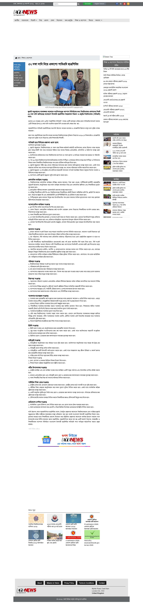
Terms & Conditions (86, 583)
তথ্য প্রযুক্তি (68, 20)
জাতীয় (17, 20)
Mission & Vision (53, 583)
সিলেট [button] (33, 20)
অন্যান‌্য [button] (98, 20)
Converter (88, 4)
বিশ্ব (40, 20)
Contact (102, 583)
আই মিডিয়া (67, 599)
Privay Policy (69, 583)
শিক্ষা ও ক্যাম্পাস (80, 20)
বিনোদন (59, 20)
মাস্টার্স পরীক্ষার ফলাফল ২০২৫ (113, 106)
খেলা (52, 20)
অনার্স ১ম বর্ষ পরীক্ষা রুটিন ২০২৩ (113, 116)
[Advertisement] (71, 37)
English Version (99, 4)
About (39, 583)
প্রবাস (46, 20)
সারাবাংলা (25, 20)
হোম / (19, 58)
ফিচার (91, 20)
